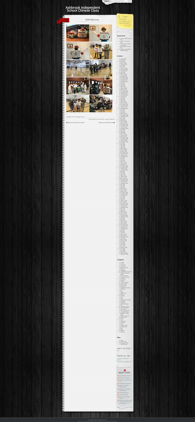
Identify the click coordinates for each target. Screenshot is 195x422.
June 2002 (122, 246)
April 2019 (122, 132)
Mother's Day (123, 317)
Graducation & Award (125, 300)
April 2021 (122, 112)
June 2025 (122, 65)
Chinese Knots (124, 275)
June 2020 (122, 117)
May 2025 (122, 66)
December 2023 (124, 77)
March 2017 (123, 162)
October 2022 (123, 93)
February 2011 (123, 234)
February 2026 (123, 64)
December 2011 (124, 224)
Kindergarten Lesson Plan (125, 47)
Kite (121, 305)
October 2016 (123, 168)
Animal (122, 263)
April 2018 (122, 147)
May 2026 (122, 61)
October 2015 (123, 182)
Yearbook (122, 332)
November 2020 (124, 115)
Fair (121, 290)
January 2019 (123, 136)
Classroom (123, 279)
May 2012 (122, 219)
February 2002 (123, 247)
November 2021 (124, 105)
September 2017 (124, 156)
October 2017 (123, 155)
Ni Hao (122, 318)
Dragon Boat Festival (125, 287)
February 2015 (123, 190)
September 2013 (124, 207)
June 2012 (122, 218)
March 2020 (123, 120)
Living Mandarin (124, 312)
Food (121, 297)
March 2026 (123, 63)
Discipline (122, 286)
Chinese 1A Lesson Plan (125, 41)
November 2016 (124, 167)
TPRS (121, 329)
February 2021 (123, 113)
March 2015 (123, 188)
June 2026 (122, 60)
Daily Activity (123, 285)
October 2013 (123, 206)
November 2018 (124, 139)
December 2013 (124, 203)
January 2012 (123, 223)
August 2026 (123, 58)
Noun (121, 320)
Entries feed (123, 341)
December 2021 (124, 104)
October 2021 (123, 107)
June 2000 (122, 250)
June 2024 (122, 72)
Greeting (122, 301)
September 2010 (124, 236)
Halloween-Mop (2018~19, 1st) (106, 122)
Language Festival (124, 306)
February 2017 (123, 163)
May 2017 (122, 159)
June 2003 (122, 244)
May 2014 (122, 198)
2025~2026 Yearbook (124, 392)
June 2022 (122, 97)
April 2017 (122, 160)
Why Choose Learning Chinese (124, 397)
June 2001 (122, 248)
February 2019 (123, 135)
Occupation (123, 321)
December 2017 (124, 152)
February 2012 (123, 222)
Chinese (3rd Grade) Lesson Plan (125, 44)
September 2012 (124, 216)
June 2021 (122, 109)
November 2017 (124, 153)
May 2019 (122, 131)
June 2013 (122, 208)
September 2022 (124, 95)
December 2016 (124, 165)
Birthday (122, 269)
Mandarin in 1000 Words (124, 314)
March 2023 (123, 87)
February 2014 (123, 200)
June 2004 (122, 243)
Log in (121, 340)
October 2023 (123, 80)
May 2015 (122, 186)
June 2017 (122, 157)
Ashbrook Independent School (123, 359)
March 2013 (123, 211)
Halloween (112, 119)
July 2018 (122, 143)
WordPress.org (123, 344)
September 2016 (124, 170)
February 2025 (123, 68)
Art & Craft (123, 265)
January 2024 (123, 76)
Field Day (122, 296)
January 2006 (123, 240)
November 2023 (124, 79)
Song (121, 324)
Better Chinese (124, 267)
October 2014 (123, 195)
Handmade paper (124, 304)
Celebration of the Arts (126, 271)
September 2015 (124, 183)
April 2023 (122, 85)
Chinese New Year (124, 277)
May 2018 (122, 145)
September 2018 (124, 141)
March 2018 (123, 148)
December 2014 (124, 192)
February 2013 (123, 212)
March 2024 (123, 73)
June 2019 (122, 129)
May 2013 (122, 210)
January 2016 (123, 178)
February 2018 (123, 149)
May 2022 (122, 99)
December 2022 (124, 91)
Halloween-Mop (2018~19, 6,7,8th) (75, 122)
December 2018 (124, 137)
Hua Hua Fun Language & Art (124, 361)
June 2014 (122, 196)
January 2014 (123, 202)
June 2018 (122, 144)
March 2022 (123, 101)
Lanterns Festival (124, 308)
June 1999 (122, 251)
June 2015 (122, 184)
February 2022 (123, 103)
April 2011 (122, 232)
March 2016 (123, 175)
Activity (122, 262)
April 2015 (122, 187)
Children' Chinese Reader (124, 273)
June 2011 (122, 230)
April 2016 (122, 174)
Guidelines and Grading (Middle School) (124, 389)
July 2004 (122, 242)
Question (122, 322)
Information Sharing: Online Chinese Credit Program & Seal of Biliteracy (125, 402)
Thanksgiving (123, 326)
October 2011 (123, 227)
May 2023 (122, 84)
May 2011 (122, 231)
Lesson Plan (122, 21)
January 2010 (123, 239)
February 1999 (123, 252)
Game (121, 298)
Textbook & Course (124, 23)
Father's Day (123, 293)
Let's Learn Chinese (125, 310)
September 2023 (124, 81)
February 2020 (123, 121)
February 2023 (123, 88)
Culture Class (123, 284)
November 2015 (124, 180)
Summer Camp (124, 325)
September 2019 (124, 128)
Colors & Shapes (124, 282)
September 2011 (124, 228)
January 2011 (123, 235)
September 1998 (124, 254)
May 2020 (122, 119)
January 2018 (123, 151)
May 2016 (122, 172)
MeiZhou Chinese (124, 316)
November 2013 (124, 204)
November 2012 (124, 215)
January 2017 (123, 164)
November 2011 (124, 226)
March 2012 (123, 220)
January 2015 (123, 191)
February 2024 (123, 75)
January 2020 (123, 123)
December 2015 (124, 179)
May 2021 (122, 111)
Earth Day (122, 289)
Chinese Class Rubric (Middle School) (125, 50)
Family (121, 291)
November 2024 (124, 69)
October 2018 (123, 140)
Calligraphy (123, 270)
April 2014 (122, 199)
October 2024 (123, 70)
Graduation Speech (123, 394)
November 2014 (124, 194)
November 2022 (124, 92)
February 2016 (123, 176)
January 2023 (123, 89)
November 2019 (124, 125)
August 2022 (123, 96)
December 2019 (124, 124)
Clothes (122, 281)
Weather (122, 330)
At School (122, 266)
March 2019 (123, 133)
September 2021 (124, 108)
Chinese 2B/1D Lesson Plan (125, 39)
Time (121, 328)
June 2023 (122, 83)
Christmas (122, 278)
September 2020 (124, 116)
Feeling (122, 294)
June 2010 (122, 238)
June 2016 (122, 171)
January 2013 (123, 214)
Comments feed (124, 343)
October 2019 (123, 127)
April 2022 (122, 100)
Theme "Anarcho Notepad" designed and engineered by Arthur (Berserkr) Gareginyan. (97, 421)
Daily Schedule (123, 19)
